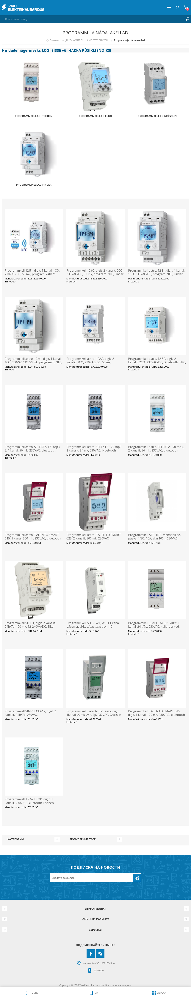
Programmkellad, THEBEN (33, 116)
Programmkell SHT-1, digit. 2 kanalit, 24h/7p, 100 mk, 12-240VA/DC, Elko (30, 624)
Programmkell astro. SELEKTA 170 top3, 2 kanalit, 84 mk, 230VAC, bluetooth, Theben (94, 450)
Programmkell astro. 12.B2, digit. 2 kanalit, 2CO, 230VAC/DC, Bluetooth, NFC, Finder (157, 362)
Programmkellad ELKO (95, 116)
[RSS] (100, 953)
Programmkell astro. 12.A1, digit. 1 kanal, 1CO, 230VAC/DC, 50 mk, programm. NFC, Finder (33, 362)
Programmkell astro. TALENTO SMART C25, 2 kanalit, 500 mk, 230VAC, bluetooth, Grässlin (93, 538)
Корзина (186, 7)
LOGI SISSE (51, 50)
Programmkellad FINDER (33, 184)
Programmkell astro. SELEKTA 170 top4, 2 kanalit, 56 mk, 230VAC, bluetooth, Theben (156, 450)
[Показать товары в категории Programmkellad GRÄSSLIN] (157, 87)
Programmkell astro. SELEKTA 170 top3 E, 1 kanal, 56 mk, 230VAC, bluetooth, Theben (32, 450)
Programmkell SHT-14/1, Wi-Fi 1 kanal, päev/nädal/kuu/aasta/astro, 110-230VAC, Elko (93, 626)
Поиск (187, 19)
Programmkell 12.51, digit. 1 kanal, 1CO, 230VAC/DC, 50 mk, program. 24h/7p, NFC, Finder (32, 274)
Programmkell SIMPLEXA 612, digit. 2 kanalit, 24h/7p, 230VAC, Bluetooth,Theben (30, 714)
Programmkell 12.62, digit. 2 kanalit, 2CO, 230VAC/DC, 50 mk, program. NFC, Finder (94, 272)
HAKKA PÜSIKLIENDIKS (89, 50)
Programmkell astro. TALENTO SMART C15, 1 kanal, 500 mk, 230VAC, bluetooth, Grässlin (33, 538)
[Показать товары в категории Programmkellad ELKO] (95, 87)
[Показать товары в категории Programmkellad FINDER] (34, 156)
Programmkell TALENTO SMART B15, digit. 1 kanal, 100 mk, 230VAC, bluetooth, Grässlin (157, 714)
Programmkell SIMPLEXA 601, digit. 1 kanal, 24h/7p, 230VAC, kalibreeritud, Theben (154, 626)
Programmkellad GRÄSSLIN (157, 116)
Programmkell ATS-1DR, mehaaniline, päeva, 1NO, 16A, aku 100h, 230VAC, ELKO (154, 538)
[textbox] (92, 19)
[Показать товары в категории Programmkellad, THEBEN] (34, 87)
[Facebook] (91, 953)
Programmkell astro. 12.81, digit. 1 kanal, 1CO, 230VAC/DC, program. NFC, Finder (156, 272)
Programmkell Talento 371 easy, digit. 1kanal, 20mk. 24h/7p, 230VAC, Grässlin (93, 713)
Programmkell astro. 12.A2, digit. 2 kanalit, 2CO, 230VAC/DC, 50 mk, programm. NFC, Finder (90, 362)
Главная (55, 40)
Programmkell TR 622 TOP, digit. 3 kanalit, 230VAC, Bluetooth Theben (29, 801)
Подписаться (137, 878)
